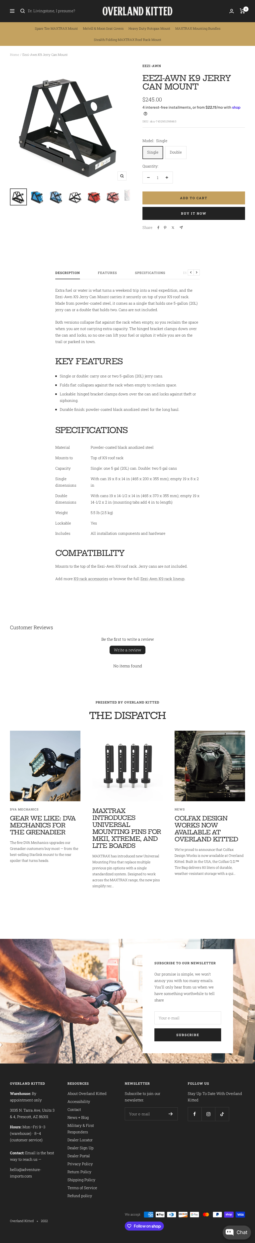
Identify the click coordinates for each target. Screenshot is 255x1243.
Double (176, 152)
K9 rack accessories (91, 578)
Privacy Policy (80, 1163)
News (180, 809)
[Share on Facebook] (158, 227)
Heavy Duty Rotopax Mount (149, 28)
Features (107, 273)
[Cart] (242, 10)
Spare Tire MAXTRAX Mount (56, 28)
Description (67, 273)
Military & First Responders (80, 1128)
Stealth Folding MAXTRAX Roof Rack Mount (127, 39)
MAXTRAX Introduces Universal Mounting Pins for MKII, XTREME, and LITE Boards (126, 828)
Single (152, 152)
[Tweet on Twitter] (173, 227)
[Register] (171, 1114)
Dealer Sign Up (80, 1147)
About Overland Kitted (87, 1093)
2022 (44, 1221)
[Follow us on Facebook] (194, 1114)
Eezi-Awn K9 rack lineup (162, 578)
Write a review (127, 649)
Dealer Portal (78, 1155)
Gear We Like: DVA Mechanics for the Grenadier (43, 825)
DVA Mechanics (24, 809)
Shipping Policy (81, 1179)
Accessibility (78, 1101)
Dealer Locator (80, 1139)
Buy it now (193, 213)
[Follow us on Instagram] (208, 1114)
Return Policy (79, 1171)
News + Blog (78, 1117)
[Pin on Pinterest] (165, 227)
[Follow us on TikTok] (222, 1114)
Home (14, 54)
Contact (74, 1109)
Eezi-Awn (151, 66)
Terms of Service (82, 1187)
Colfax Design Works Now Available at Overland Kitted (206, 828)
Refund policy (79, 1195)
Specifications (150, 273)
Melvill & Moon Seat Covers (103, 28)
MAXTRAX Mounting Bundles (197, 28)
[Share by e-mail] (181, 227)
